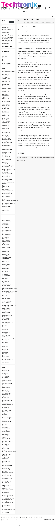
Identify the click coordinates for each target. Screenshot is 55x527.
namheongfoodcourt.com (7, 479)
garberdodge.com (6, 386)
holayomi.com (5, 199)
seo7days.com (5, 448)
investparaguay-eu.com (7, 315)
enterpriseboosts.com (7, 417)
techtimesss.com (6, 394)
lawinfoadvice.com (6, 332)
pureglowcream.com (6, 449)
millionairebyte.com (6, 209)
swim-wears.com (6, 387)
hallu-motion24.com (6, 484)
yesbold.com (5, 233)
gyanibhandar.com (6, 247)
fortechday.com (5, 210)
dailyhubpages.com (6, 175)
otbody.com (4, 424)
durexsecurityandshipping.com (8, 305)
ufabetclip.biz (5, 250)
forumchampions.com (7, 380)
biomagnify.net (5, 362)
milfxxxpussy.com (6, 339)
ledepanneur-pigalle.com (7, 472)
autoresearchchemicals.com (8, 509)
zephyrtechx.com (6, 109)
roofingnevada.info (6, 194)
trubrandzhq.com (6, 105)
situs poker (4, 56)
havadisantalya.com (6, 226)
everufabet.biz (5, 278)
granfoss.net (5, 486)
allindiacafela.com (6, 488)
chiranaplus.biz (5, 476)
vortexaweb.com (5, 98)
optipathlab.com (5, 77)
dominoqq (23, 517)
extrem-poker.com (6, 318)
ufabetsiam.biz (5, 254)
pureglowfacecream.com (7, 441)
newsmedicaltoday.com (7, 193)
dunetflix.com (5, 336)
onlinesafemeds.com (6, 245)
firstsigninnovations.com (7, 384)
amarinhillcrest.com (6, 410)
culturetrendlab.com (6, 150)
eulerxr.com (4, 155)
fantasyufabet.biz (6, 252)
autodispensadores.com (7, 190)
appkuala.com (5, 447)
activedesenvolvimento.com (8, 173)
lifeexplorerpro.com (6, 145)
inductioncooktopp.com (7, 192)
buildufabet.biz (5, 281)
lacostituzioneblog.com (7, 345)
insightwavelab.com (6, 143)
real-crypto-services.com (7, 311)
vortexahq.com (5, 92)
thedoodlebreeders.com (7, 322)
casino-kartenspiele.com (7, 418)
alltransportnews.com (7, 282)
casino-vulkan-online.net (7, 491)
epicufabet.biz (5, 274)
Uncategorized (25, 26)
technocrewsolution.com (7, 401)
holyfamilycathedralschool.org (8, 203)
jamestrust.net (5, 425)
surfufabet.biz (5, 267)
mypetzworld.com (6, 312)
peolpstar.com (5, 390)
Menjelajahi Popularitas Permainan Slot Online (42, 157)
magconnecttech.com (7, 159)
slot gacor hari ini (21, 519)
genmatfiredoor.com (6, 163)
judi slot (5, 517)
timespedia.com (5, 432)
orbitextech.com (5, 158)
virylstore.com (5, 396)
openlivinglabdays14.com (7, 292)
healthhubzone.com (6, 234)
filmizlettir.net (5, 373)
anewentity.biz (5, 445)
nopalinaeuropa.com (6, 360)
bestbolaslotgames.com (7, 179)
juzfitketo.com (5, 355)
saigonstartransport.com (7, 459)
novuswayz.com (5, 112)
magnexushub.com (6, 240)
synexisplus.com (6, 81)
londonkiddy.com (6, 204)
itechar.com (4, 231)
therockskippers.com (6, 485)
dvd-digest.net (5, 474)
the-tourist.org (5, 411)
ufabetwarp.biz (5, 248)
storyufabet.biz (5, 272)
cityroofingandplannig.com (8, 306)
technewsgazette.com (7, 440)
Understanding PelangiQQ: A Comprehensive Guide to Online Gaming (8, 31)
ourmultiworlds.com (6, 374)
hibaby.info (4, 183)
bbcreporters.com (6, 285)
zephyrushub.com (6, 75)
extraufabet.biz (5, 261)
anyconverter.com (6, 431)
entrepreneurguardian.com (8, 182)
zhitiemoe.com (5, 347)
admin (19, 26)
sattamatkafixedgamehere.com (9, 180)
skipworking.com (6, 428)
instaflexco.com (5, 116)
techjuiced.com (5, 237)
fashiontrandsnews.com (7, 284)
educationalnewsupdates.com (8, 71)
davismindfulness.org (7, 207)
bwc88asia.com (5, 316)
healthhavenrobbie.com (7, 166)
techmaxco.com (5, 126)
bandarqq (18, 517)
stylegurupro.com (6, 132)
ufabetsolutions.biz (6, 264)
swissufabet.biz (5, 255)
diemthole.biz (5, 435)
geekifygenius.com (6, 156)
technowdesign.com (6, 304)
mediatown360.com (6, 493)
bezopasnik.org (5, 457)
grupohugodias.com (6, 323)
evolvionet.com (5, 80)
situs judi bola (11, 517)
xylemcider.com (5, 352)
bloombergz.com (5, 415)
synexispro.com (5, 197)
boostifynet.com (5, 107)
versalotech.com (6, 125)
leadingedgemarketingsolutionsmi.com (10, 288)
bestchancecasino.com (7, 187)
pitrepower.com (5, 492)
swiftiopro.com (5, 122)
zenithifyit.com (5, 94)
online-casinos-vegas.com (8, 498)
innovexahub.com (6, 85)
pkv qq (3, 61)
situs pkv (41, 517)
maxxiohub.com (5, 95)
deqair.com (4, 325)
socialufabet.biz (5, 265)
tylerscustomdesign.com (7, 391)
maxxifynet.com (5, 84)
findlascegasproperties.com (8, 165)
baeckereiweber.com (6, 220)
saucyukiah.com (5, 370)
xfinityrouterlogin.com (7, 499)
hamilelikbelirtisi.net (6, 124)
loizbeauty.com (5, 430)
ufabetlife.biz (5, 262)
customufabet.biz (6, 271)
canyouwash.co (5, 224)
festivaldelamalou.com (7, 383)
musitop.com (5, 342)
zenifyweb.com (5, 160)
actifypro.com (5, 114)
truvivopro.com (5, 90)
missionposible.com (6, 496)
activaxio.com (5, 129)
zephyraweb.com (6, 97)
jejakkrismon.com (6, 434)
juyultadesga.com (6, 309)
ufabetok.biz (5, 277)
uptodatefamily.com (6, 340)
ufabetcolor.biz (5, 260)
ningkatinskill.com (6, 328)
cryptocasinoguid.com (7, 287)
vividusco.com (5, 91)
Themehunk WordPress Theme (45, 525)
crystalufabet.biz (6, 275)
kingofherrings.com (6, 442)
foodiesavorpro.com (6, 139)
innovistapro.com (6, 118)
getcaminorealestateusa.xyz (8, 211)
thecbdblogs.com (6, 508)
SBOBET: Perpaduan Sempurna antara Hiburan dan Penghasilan (23, 159)
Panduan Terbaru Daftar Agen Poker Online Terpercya (26, 8)
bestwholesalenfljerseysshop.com (9, 291)
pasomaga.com (5, 356)
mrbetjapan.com (5, 444)
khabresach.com (6, 506)
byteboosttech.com (6, 238)
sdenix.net (4, 408)
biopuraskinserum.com (7, 465)
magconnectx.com (6, 196)
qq (2, 60)
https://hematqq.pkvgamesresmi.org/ (9, 520)
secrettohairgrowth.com (7, 452)
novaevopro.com (5, 102)
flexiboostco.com (6, 72)
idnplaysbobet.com (6, 176)
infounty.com (5, 313)
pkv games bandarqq (6, 63)
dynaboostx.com (5, 115)
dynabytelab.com (6, 78)
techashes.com (5, 223)
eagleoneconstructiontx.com (8, 169)
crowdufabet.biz (5, 279)
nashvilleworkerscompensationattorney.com (11, 202)
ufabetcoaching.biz (6, 206)
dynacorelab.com (6, 87)
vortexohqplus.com (6, 121)
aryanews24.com (6, 298)
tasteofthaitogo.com (6, 454)
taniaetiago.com (5, 353)
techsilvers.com (5, 326)
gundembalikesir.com (7, 230)
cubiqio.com (5, 135)
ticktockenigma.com (6, 153)
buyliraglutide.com (6, 244)
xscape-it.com (5, 299)
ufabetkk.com (5, 437)
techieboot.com (5, 228)
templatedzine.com (6, 330)
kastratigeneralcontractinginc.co (9, 289)
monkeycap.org (5, 407)
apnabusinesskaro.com (7, 510)
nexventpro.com (5, 108)
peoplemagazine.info (6, 221)
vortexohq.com (5, 141)
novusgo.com (5, 146)
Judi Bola (22, 153)
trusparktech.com (6, 104)
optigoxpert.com (5, 111)
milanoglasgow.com (6, 481)
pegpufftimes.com (6, 377)
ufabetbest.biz (5, 268)
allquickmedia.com (6, 438)
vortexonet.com (5, 82)
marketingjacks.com (6, 501)
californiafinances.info (7, 466)
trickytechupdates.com (7, 503)
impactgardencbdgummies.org (8, 357)
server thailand (12, 519)
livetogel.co (4, 162)
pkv (3, 59)
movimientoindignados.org (8, 338)
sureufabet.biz (5, 269)
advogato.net (5, 413)
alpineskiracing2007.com (7, 489)
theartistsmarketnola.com (7, 475)
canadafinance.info (6, 468)
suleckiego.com (5, 512)
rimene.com (4, 471)
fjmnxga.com (5, 458)
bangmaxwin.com (6, 461)
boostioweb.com (5, 74)
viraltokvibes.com (6, 403)
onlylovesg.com (5, 172)
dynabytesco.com (6, 131)
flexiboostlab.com (6, 119)
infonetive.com (5, 462)
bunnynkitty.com (5, 455)
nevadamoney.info (6, 469)
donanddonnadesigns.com (8, 168)
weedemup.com (5, 186)
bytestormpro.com (6, 148)
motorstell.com (5, 397)
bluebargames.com (6, 381)
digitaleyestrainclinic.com (7, 495)
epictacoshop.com (6, 464)
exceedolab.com (5, 128)
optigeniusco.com (6, 99)
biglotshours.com (6, 243)
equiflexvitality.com (6, 170)
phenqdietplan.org (6, 333)
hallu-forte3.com (6, 482)
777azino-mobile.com (7, 301)
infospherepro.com (6, 138)
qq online (4, 54)
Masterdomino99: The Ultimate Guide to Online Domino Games (7, 42)
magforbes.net (5, 406)
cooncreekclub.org (6, 376)
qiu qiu (3, 57)
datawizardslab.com (6, 133)
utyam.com (4, 343)
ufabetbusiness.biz (6, 257)
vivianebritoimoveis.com (7, 404)
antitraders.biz (5, 296)
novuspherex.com (6, 101)
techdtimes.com (5, 227)
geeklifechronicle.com (7, 136)
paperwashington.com (7, 185)
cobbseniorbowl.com (6, 302)
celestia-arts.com (6, 379)
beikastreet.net (5, 371)
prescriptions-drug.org (7, 400)
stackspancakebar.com (7, 478)
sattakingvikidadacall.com (8, 177)
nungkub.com (5, 349)
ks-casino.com (5, 319)
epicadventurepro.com (7, 142)
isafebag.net (5, 414)
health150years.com (6, 398)
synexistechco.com (6, 88)
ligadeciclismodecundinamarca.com (10, 200)
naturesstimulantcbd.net (7, 359)
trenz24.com (5, 427)
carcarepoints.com (6, 321)
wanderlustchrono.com (7, 149)
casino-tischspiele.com (7, 423)
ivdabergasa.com (6, 308)
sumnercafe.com (6, 335)
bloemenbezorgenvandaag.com (9, 451)
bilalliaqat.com (5, 189)
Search (3, 20)
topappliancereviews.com (7, 502)
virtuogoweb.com (6, 241)
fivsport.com (5, 329)
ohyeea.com (5, 346)
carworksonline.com (6, 393)
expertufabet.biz (5, 251)
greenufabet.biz (5, 258)
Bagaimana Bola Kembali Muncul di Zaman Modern (32, 20)
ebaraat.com (5, 235)
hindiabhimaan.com (6, 505)
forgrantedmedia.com (7, 388)
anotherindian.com (6, 350)
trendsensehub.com (6, 152)
